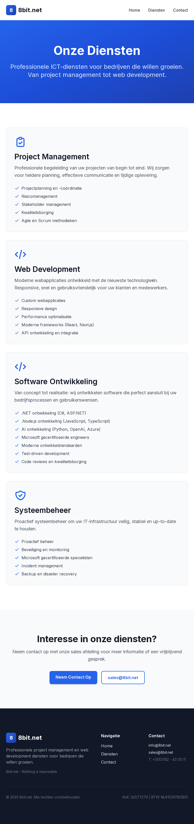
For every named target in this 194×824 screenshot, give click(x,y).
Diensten (156, 10)
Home (134, 10)
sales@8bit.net (123, 677)
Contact (180, 10)
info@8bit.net (160, 745)
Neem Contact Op (73, 677)
